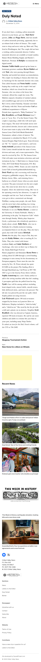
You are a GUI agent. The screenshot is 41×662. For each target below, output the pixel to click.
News (4, 585)
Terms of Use (6, 629)
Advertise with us (8, 607)
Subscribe (5, 614)
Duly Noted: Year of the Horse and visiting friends (19, 445)
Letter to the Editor (8, 648)
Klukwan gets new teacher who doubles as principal (20, 474)
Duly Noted (7, 11)
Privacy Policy (6, 632)
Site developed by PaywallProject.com (13, 656)
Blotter (4, 595)
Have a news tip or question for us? (14, 644)
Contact (4, 611)
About (4, 617)
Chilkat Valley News (15, 21)
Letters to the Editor (9, 589)
